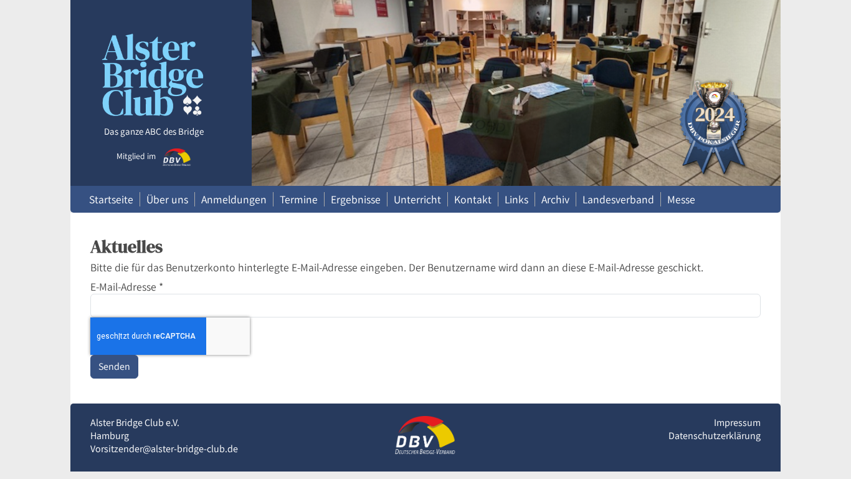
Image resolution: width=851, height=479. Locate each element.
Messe (681, 199)
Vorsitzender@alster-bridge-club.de (164, 448)
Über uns (167, 199)
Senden (114, 366)
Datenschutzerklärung (714, 435)
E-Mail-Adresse (126, 286)
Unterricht (417, 199)
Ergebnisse (356, 199)
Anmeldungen (234, 199)
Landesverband (618, 199)
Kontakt (473, 199)
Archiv (555, 199)
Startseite (111, 199)
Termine (299, 199)
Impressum (737, 422)
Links (516, 199)
